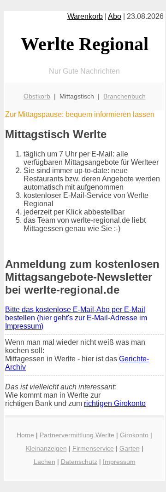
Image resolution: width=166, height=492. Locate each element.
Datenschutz (79, 461)
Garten (129, 448)
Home (25, 435)
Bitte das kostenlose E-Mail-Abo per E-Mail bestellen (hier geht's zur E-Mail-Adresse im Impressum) (76, 318)
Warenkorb (85, 16)
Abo (114, 16)
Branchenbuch (124, 96)
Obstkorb (37, 96)
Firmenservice (93, 448)
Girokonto (134, 435)
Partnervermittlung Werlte (77, 435)
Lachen (44, 461)
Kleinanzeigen (46, 448)
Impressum (119, 461)
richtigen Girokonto (115, 403)
